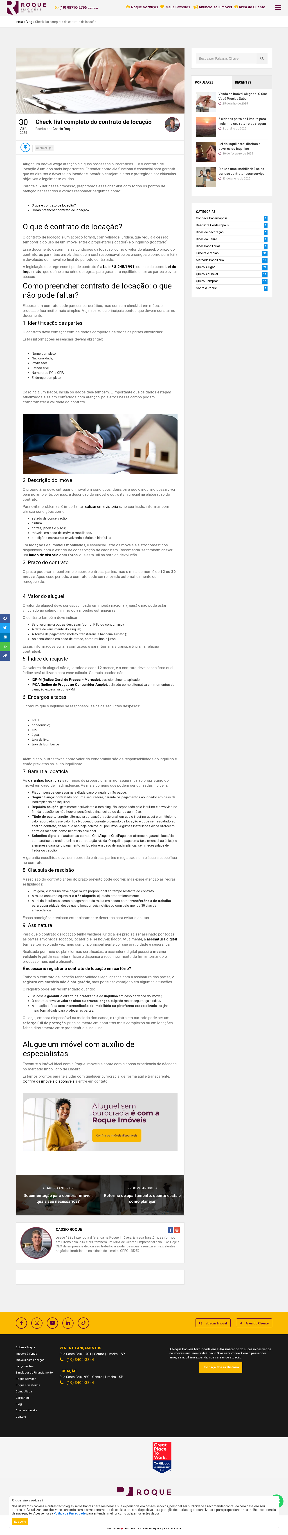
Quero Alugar (44, 148)
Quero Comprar (207, 281)
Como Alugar (24, 1391)
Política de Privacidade (70, 1513)
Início (19, 22)
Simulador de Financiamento (34, 1372)
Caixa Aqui (22, 1397)
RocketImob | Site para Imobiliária (160, 1528)
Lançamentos (25, 1366)
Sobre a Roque (206, 288)
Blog (29, 22)
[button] (82, 7)
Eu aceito (20, 1521)
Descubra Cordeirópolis (212, 225)
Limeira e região (207, 253)
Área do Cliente (257, 1323)
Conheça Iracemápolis (211, 218)
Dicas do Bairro (206, 239)
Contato (21, 1416)
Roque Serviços (26, 1379)
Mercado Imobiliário (210, 260)
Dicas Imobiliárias (208, 246)
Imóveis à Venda (26, 1353)
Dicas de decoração (210, 232)
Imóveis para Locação (30, 1360)
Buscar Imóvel (216, 1323)
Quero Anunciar (207, 274)
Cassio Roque (63, 129)
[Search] (262, 58)
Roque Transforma (28, 1385)
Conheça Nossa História (220, 1367)
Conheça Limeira (26, 1410)
